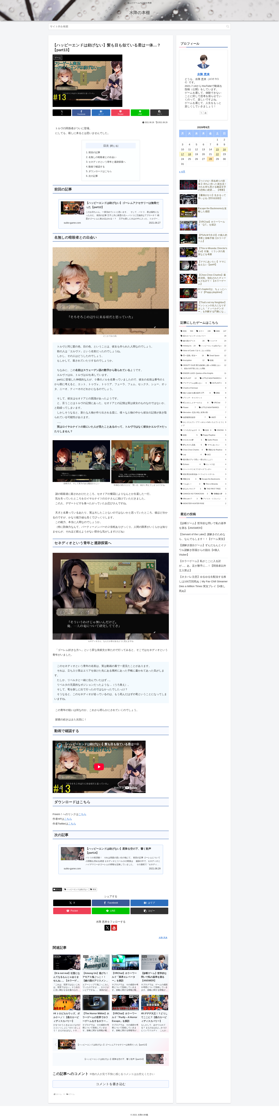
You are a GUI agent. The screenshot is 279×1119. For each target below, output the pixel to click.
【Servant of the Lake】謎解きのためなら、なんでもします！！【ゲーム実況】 (202, 536)
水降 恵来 (203, 74)
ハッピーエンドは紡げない (77, 889)
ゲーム (58, 889)
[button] (227, 26)
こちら (82, 814)
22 (217, 154)
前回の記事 (94, 152)
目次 (106, 145)
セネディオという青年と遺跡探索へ (107, 161)
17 (182, 154)
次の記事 (93, 176)
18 (189, 154)
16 (224, 149)
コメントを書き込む (111, 1084)
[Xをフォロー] (107, 928)
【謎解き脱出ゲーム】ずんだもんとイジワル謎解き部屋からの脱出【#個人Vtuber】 (202, 550)
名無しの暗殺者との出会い (102, 157)
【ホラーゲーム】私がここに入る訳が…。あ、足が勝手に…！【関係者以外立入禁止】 (202, 566)
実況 (94, 889)
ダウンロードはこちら (100, 171)
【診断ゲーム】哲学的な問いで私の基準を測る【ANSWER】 (202, 525)
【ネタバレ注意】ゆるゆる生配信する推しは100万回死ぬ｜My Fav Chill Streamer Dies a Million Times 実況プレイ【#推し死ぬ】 (203, 583)
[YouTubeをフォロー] (114, 928)
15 (217, 149)
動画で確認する (96, 166)
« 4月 (182, 171)
